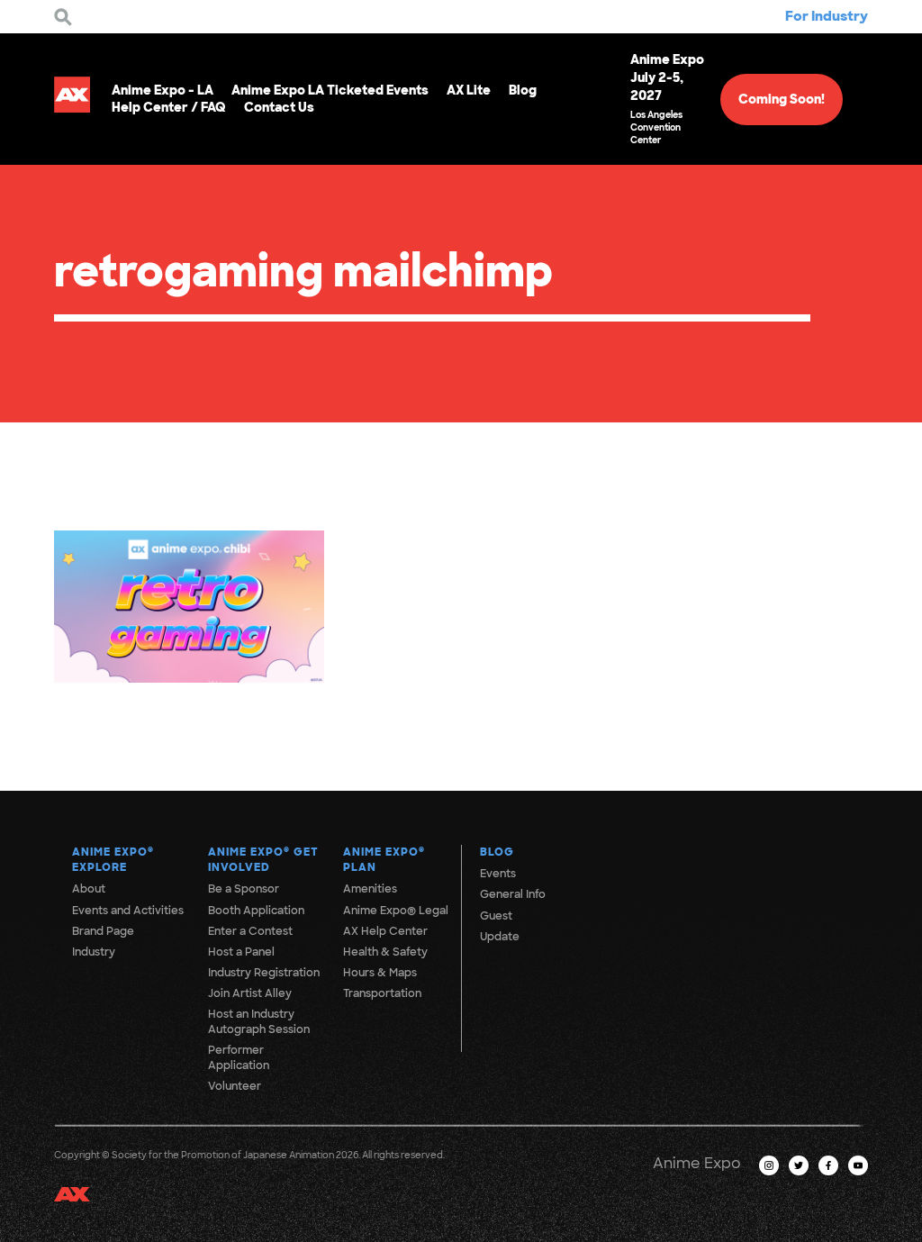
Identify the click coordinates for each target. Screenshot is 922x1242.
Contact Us (279, 107)
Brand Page (103, 931)
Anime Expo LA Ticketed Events (330, 90)
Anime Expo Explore (113, 860)
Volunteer (234, 1086)
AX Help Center (385, 931)
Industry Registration (264, 972)
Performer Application (238, 1058)
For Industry (826, 16)
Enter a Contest (250, 931)
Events (498, 873)
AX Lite (469, 90)
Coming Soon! (781, 99)
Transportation (382, 993)
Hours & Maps (380, 972)
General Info (513, 894)
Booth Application (256, 910)
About (88, 889)
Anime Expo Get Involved (263, 860)
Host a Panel (241, 952)
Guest (496, 916)
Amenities (370, 889)
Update (500, 936)
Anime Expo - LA (162, 90)
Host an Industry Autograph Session (259, 1022)
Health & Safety (385, 952)
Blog (523, 90)
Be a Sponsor (243, 889)
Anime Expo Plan (384, 860)
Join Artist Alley (250, 993)
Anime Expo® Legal (395, 910)
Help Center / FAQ (169, 107)
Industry (93, 952)
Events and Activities (128, 910)
